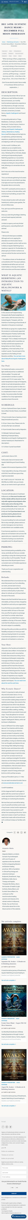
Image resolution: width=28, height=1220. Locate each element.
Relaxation (4, 56)
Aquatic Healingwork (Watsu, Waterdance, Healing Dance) (11, 131)
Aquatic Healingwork (12, 113)
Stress (15, 56)
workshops (4, 959)
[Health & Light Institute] (14, 2)
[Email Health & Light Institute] (11, 1127)
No (17, 1187)
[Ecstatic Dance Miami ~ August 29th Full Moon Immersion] (14, 1001)
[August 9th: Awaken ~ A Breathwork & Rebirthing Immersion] (14, 1065)
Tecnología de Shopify (6, 1211)
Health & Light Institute (11, 1203)
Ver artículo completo (8, 980)
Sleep (10, 56)
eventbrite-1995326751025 (7, 1018)
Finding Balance (17, 51)
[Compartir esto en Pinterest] (17, 832)
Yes (12, 1187)
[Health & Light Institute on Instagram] (7, 1127)
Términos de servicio (7, 1155)
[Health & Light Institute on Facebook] (3, 1127)
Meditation (11, 53)
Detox (10, 51)
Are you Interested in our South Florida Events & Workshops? (14, 1183)
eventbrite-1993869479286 (8, 1082)
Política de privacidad (7, 1158)
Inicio (3, 42)
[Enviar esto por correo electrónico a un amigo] (24, 832)
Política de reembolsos (7, 1151)
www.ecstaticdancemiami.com (13, 783)
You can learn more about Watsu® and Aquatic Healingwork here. (13, 358)
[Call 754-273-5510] (22, 1)
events (18, 957)
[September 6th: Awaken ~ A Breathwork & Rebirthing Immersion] (14, 939)
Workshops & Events (13, 42)
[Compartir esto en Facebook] (14, 832)
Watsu (20, 56)
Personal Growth (19, 53)
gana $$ (3, 1147)
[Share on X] (21, 832)
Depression (4, 51)
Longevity (4, 53)
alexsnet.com (18, 1213)
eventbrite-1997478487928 (8, 957)
